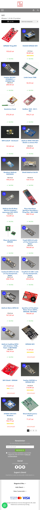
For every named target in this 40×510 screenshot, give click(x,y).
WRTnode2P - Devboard (10, 141)
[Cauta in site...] (38, 10)
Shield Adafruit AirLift (30, 172)
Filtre (11, 21)
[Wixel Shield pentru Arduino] (30, 404)
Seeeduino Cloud (10, 109)
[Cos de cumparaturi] (34, 10)
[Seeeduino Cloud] (10, 100)
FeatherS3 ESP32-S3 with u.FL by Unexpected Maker (10, 273)
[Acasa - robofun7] (20, 4)
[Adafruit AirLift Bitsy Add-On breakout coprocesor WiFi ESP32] (10, 197)
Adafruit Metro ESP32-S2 (10, 308)
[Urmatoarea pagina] (36, 430)
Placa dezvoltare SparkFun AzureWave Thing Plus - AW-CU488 (30, 210)
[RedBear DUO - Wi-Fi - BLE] (30, 100)
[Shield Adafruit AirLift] (30, 163)
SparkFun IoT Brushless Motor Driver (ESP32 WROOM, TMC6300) (30, 309)
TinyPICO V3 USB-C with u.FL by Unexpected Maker (30, 273)
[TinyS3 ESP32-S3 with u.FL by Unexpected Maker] (30, 231)
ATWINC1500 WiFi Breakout (10, 414)
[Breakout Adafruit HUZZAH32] (10, 163)
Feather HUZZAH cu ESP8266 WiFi (30, 381)
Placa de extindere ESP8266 (10, 241)
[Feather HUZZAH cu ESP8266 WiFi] (30, 369)
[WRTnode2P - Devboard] (10, 132)
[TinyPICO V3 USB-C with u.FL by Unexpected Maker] (30, 263)
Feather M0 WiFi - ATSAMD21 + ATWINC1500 (10, 79)
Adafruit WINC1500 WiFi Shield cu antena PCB (30, 141)
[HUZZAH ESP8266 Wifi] (30, 35)
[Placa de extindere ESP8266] (10, 231)
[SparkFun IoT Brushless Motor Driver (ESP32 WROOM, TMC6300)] (30, 297)
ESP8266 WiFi (30, 344)
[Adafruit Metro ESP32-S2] (10, 297)
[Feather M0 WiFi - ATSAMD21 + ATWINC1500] (10, 69)
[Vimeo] (20, 467)
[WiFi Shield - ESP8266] (10, 369)
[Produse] (2, 10)
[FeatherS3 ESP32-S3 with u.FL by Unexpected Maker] (10, 263)
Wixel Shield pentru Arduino (30, 414)
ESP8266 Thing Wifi (10, 46)
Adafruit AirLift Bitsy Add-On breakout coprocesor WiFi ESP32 (10, 210)
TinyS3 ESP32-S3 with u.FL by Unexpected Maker (30, 242)
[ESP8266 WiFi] (30, 333)
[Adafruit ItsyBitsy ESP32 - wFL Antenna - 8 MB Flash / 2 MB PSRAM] (10, 333)
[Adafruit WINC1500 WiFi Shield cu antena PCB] (30, 132)
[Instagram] (23, 467)
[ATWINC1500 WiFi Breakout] (10, 404)
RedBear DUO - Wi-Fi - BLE (30, 110)
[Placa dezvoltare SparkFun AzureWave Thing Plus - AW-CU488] (30, 198)
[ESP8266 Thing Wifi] (10, 35)
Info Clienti (19, 487)
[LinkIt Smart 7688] (30, 69)
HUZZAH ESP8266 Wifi (30, 46)
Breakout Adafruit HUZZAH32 (10, 173)
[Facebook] (16, 467)
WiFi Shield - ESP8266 (10, 380)
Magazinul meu (19, 483)
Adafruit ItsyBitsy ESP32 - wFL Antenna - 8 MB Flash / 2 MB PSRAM (10, 346)
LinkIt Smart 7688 (30, 77)
